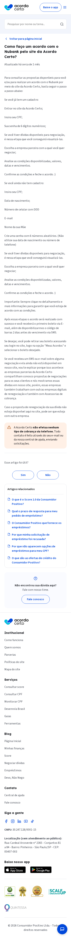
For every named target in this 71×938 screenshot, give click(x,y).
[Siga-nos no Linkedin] (19, 821)
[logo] (16, 7)
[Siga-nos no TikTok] (32, 821)
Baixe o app (50, 7)
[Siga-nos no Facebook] (6, 821)
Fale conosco (35, 599)
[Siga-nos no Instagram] (13, 821)
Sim (23, 475)
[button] (62, 929)
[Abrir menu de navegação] (65, 7)
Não (48, 475)
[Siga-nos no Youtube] (26, 821)
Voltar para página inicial (25, 39)
